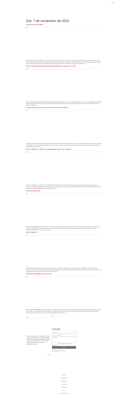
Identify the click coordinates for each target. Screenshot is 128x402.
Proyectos (64, 387)
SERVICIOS (64, 381)
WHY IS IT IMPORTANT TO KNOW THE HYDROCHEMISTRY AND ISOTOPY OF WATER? (48, 149)
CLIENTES (64, 384)
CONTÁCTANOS (64, 393)
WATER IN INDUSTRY (31, 232)
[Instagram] (35, 348)
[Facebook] (32, 348)
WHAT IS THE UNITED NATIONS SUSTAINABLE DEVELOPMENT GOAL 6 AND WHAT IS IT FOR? (51, 66)
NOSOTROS (64, 378)
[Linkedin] (28, 348)
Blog (64, 390)
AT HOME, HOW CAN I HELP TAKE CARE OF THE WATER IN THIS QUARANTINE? (47, 107)
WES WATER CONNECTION (33, 191)
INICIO (64, 375)
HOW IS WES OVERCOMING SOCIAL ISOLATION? (39, 274)
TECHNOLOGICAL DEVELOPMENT (35, 24)
